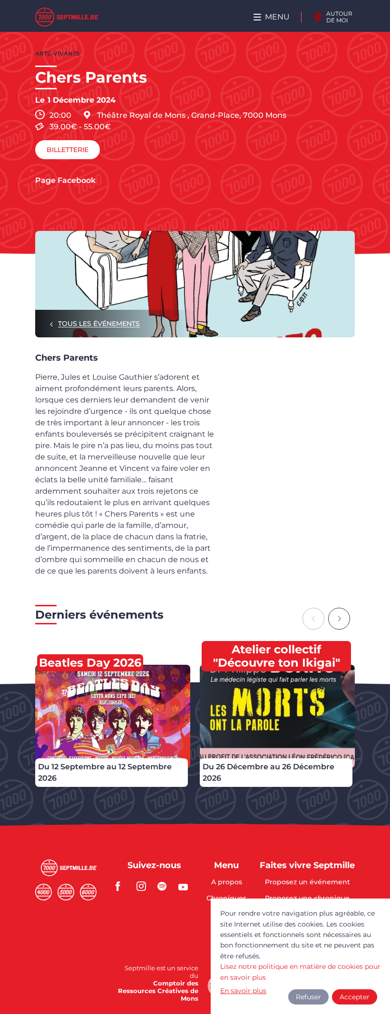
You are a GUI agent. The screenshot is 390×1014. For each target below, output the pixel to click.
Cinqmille (66, 892)
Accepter (355, 997)
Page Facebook (65, 180)
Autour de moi (339, 17)
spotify (165, 886)
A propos (226, 882)
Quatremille (43, 892)
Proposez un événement (307, 882)
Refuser (308, 997)
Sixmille (88, 892)
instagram (144, 886)
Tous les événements (99, 323)
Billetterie (67, 149)
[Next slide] (339, 619)
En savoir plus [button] (243, 990)
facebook (123, 886)
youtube (186, 886)
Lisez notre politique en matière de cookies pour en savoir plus (300, 971)
